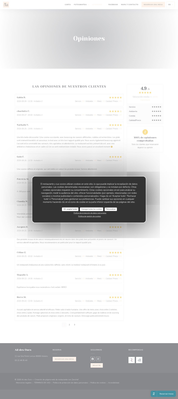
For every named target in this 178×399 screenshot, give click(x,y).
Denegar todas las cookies (91, 209)
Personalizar (111, 209)
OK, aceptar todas (70, 209)
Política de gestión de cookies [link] (89, 216)
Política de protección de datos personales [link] (90, 213)
